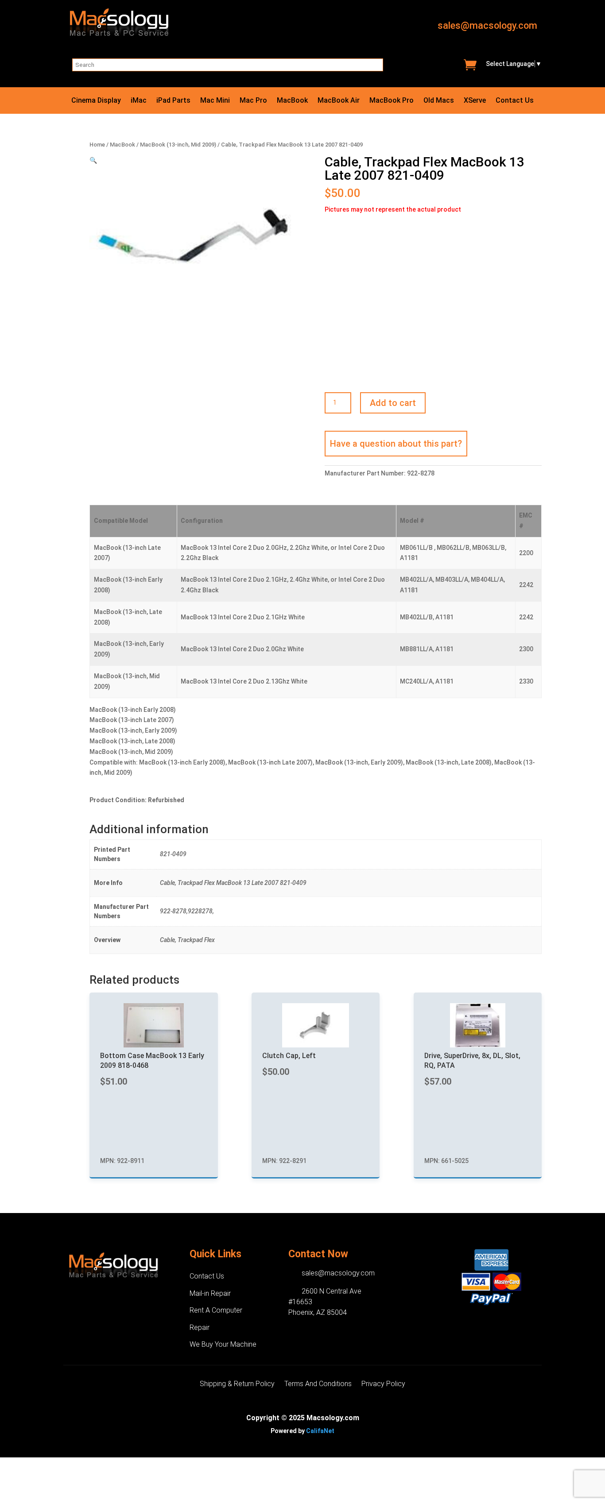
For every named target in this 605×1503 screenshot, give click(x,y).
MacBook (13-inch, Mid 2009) (178, 144)
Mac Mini (215, 100)
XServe (475, 100)
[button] (93, 160)
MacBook (292, 100)
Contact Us (515, 100)
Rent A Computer (216, 1310)
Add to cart (393, 403)
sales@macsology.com (487, 25)
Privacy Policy (383, 1384)
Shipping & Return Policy (237, 1384)
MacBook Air (339, 100)
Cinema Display (96, 100)
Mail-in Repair (210, 1293)
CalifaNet (320, 1430)
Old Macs (438, 100)
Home (97, 144)
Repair (199, 1327)
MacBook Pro (391, 100)
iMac (139, 100)
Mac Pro (253, 100)
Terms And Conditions (318, 1384)
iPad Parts (173, 100)
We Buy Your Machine (223, 1344)
